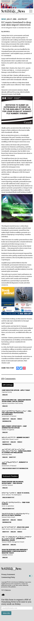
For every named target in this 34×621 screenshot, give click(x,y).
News (3, 19)
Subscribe (6, 613)
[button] (3, 594)
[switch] (31, 576)
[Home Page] (13, 11)
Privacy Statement (8, 574)
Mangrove (8, 590)
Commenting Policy (8, 577)
